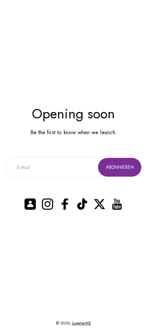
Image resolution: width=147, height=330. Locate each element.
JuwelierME (81, 323)
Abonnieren (120, 167)
